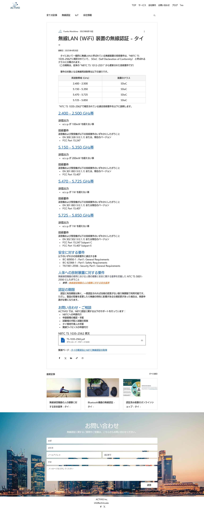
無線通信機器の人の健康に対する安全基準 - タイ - (63, 404)
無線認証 (66, 15)
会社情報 (87, 15)
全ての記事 (52, 15)
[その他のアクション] (144, 31)
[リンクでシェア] (77, 358)
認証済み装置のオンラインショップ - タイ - (140, 404)
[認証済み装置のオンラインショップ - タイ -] (140, 387)
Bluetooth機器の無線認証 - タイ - (101, 404)
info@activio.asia (101, 503)
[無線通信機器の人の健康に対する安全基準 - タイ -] (64, 387)
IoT (77, 15)
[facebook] (101, 506)
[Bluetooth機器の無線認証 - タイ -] (102, 387)
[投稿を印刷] (82, 358)
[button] (142, 5)
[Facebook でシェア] (59, 358)
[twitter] (104, 506)
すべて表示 (153, 374)
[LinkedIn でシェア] (71, 358)
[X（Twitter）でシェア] (65, 358)
